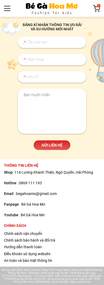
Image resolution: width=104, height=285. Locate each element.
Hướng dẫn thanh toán (23, 247)
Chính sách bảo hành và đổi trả (29, 240)
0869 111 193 (30, 183)
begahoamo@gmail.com (36, 194)
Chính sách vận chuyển (23, 233)
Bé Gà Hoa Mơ (33, 204)
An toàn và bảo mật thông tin (28, 260)
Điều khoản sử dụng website (27, 254)
